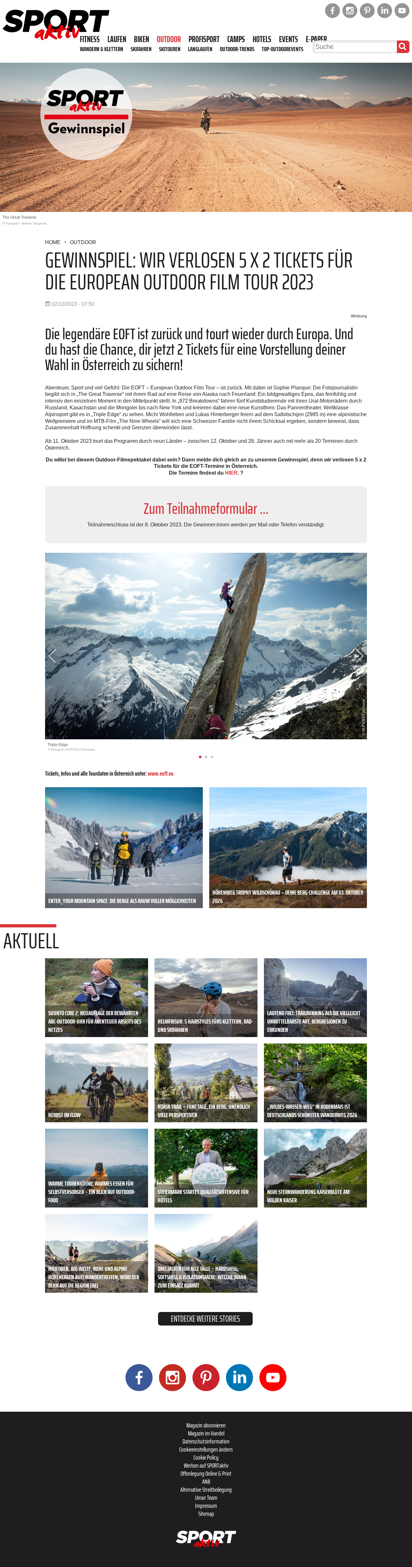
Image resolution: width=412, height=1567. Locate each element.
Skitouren (170, 49)
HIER (231, 473)
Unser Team (206, 1497)
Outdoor (169, 39)
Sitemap (206, 1513)
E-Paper (316, 39)
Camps (236, 39)
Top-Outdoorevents (282, 49)
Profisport (204, 39)
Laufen (117, 39)
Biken (141, 39)
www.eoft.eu (160, 773)
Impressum (206, 1505)
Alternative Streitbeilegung (206, 1489)
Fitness (90, 39)
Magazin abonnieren (206, 1425)
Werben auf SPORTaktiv (206, 1465)
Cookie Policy (206, 1457)
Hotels (262, 39)
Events (288, 39)
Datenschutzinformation (206, 1441)
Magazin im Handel (206, 1433)
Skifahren (141, 49)
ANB (206, 1481)
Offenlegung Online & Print (206, 1473)
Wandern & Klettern (101, 49)
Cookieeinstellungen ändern (206, 1449)
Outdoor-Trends (237, 49)
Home (53, 242)
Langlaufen (200, 49)
